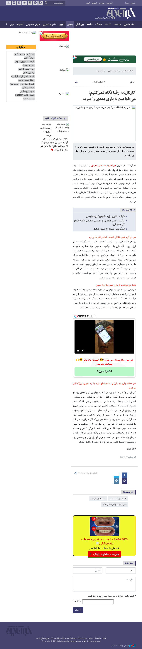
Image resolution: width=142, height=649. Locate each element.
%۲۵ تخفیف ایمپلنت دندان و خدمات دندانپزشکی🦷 (104, 541)
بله (14, 3)
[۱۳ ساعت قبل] (61, 128)
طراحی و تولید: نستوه (120, 645)
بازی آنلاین (29, 58)
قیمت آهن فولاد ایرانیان (22, 76)
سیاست (117, 24)
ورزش (70, 24)
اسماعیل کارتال (98, 166)
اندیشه (20, 24)
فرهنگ (98, 24)
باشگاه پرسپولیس (118, 499)
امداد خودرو (28, 99)
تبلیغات (94, 3)
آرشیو (87, 3)
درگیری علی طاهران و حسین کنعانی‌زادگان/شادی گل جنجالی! (99, 222)
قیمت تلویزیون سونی (24, 61)
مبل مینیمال (28, 65)
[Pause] (78, 350)
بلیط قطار (13, 84)
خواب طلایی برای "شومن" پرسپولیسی (105, 216)
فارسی (133, 3)
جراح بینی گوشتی (26, 69)
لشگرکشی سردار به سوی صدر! (109, 229)
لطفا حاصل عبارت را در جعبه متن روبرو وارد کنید (112, 596)
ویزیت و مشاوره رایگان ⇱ (104, 554)
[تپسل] (75, 57)
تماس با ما (109, 3)
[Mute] (83, 350)
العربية (127, 3)
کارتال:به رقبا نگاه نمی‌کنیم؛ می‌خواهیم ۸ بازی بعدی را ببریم (109, 96)
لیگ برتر (100, 71)
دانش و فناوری (50, 24)
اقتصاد (108, 24)
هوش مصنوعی (33, 24)
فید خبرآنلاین (40, 3)
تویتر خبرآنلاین (24, 3)
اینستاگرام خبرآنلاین (30, 3)
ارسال (78, 610)
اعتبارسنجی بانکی (26, 80)
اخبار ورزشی (113, 71)
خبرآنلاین (115, 13)
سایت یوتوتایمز (27, 91)
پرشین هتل (28, 73)
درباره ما (101, 3)
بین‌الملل (80, 24)
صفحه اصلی (129, 24)
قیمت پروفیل (27, 88)
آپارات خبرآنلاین (19, 3)
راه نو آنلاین (19, 54)
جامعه (89, 24)
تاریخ (62, 24)
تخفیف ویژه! (104, 371)
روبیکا (8, 3)
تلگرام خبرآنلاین (35, 3)
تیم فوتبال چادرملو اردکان (114, 505)
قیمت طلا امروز (26, 84)
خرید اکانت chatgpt (24, 95)
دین (12, 24)
